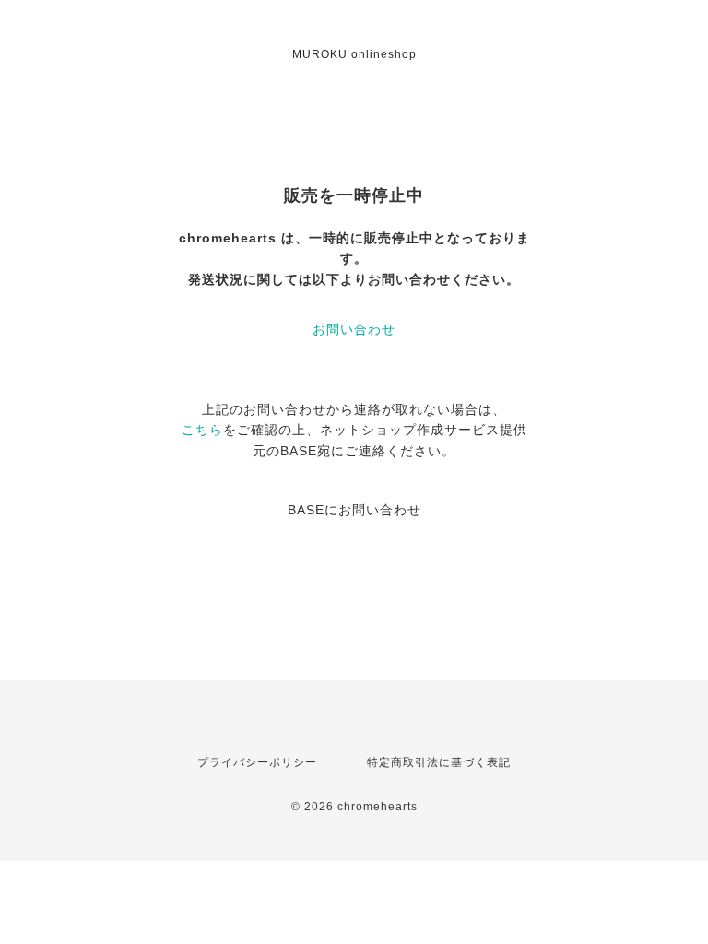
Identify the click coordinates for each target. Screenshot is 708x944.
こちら (202, 429)
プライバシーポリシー (257, 762)
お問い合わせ (354, 329)
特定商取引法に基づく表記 (439, 762)
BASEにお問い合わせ (354, 509)
